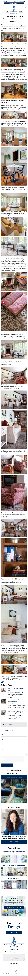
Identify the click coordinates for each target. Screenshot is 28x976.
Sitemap (14, 968)
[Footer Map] (14, 957)
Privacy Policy (14, 970)
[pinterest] (14, 963)
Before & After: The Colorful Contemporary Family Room (15, 712)
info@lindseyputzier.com (15, 952)
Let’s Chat (14, 932)
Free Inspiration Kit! (14, 3)
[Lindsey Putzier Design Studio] (14, 9)
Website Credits (14, 966)
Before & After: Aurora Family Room (16, 689)
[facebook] (16, 963)
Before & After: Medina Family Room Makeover (16, 700)
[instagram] (11, 963)
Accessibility (14, 972)
